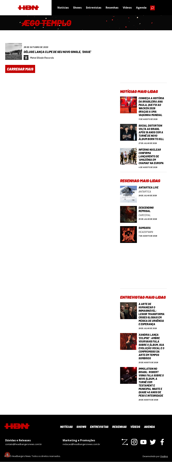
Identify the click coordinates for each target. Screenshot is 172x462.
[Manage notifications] (7, 454)
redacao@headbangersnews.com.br (81, 444)
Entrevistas (93, 7)
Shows (77, 7)
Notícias (63, 7)
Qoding (164, 456)
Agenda (141, 7)
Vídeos (127, 7)
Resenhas (112, 7)
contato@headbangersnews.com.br (23, 444)
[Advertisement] (143, 62)
